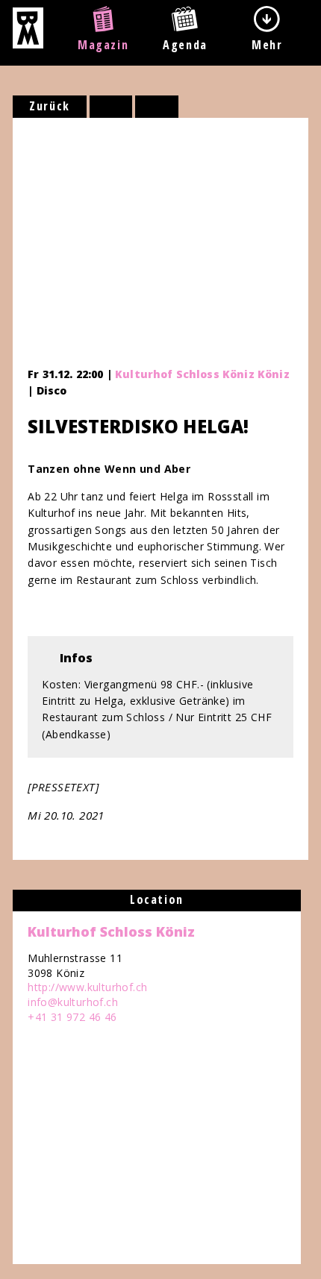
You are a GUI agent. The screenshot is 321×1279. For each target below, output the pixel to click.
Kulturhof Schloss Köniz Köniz (202, 374)
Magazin (103, 45)
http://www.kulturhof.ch (87, 987)
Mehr (267, 45)
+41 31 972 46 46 (72, 1017)
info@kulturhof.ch (73, 1002)
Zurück (49, 106)
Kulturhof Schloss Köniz (111, 931)
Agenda (185, 45)
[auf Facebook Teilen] (111, 106)
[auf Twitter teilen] (156, 106)
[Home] (28, 44)
